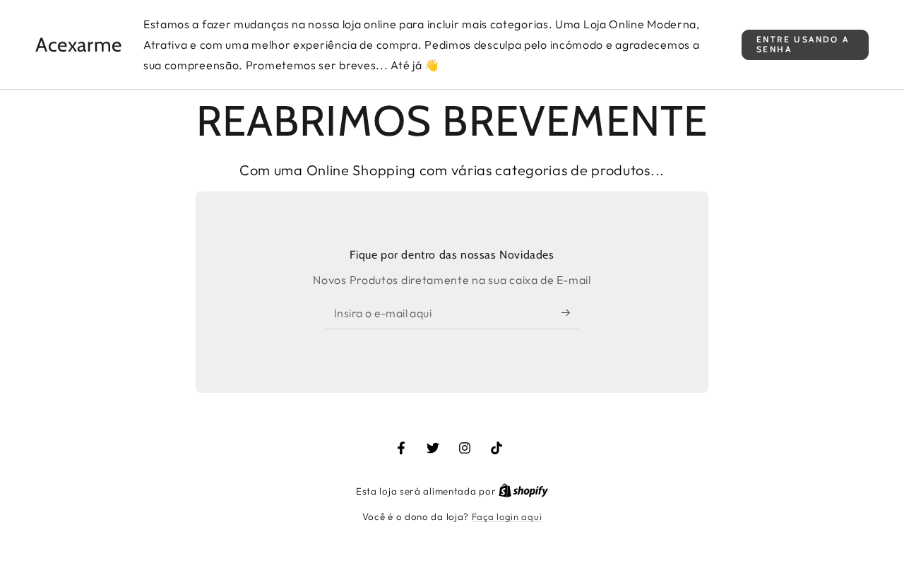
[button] (805, 45)
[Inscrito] (570, 313)
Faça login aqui (507, 516)
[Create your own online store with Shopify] (523, 491)
